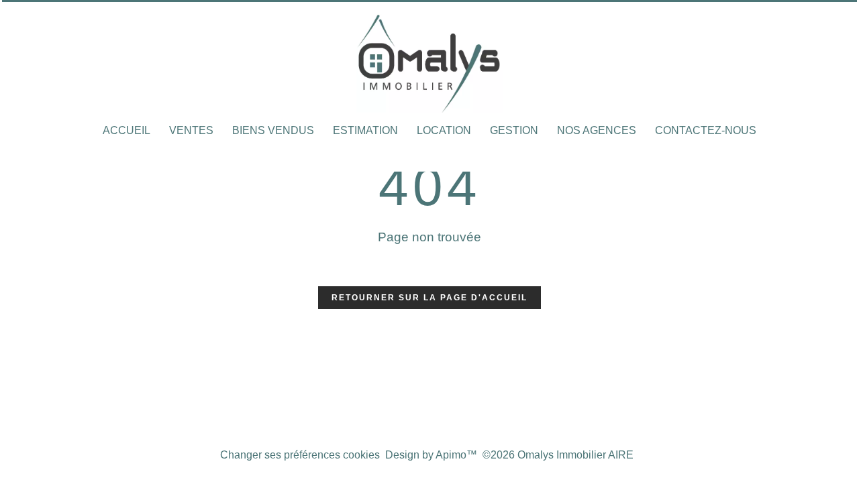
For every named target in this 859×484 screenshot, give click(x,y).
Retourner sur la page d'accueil (429, 297)
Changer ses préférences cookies (300, 455)
